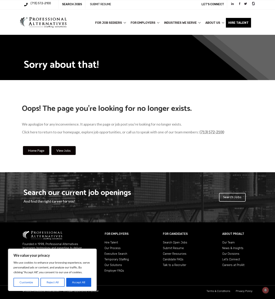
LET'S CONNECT (213, 4)
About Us (212, 23)
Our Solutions (113, 265)
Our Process (112, 248)
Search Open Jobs (175, 242)
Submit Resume (173, 248)
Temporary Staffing (116, 259)
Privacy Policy (244, 291)
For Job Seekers (108, 23)
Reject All (53, 282)
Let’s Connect (231, 259)
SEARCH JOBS (72, 4)
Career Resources (174, 254)
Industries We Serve (180, 23)
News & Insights (232, 248)
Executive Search (115, 254)
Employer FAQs (114, 270)
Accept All (78, 282)
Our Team (228, 242)
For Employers (143, 23)
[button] (125, 23)
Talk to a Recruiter (174, 265)
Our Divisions (230, 254)
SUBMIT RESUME (100, 4)
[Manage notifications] (265, 290)
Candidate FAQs (173, 259)
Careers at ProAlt (233, 265)
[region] (52, 270)
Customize (26, 282)
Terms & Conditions (218, 291)
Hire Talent (111, 242)
